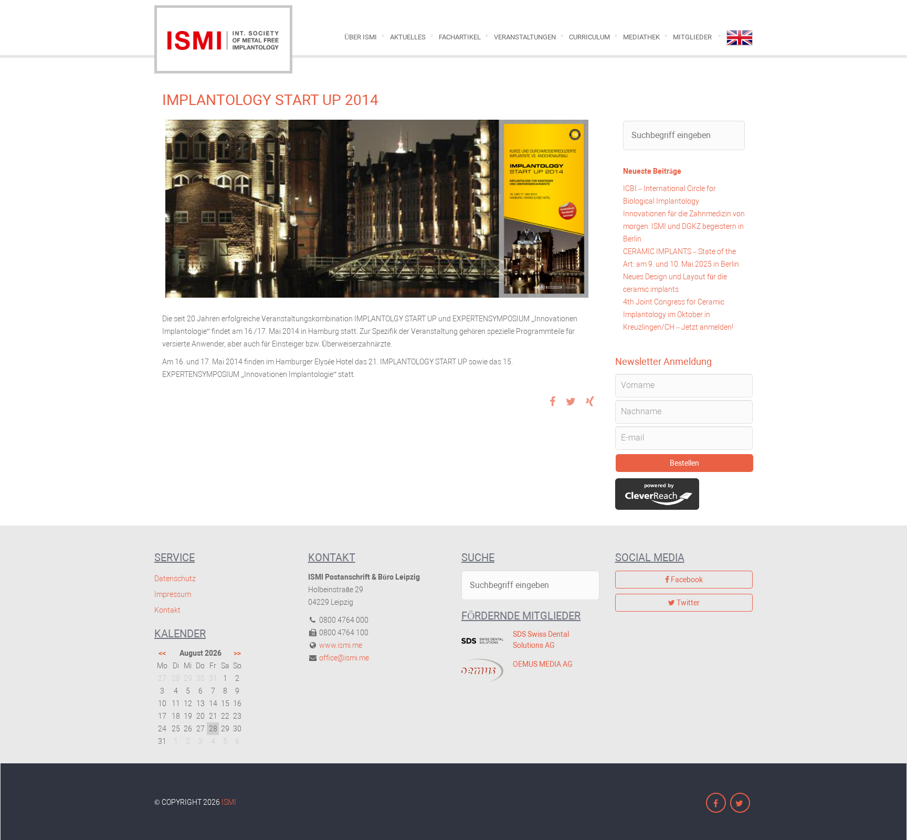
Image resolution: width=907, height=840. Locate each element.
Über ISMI (360, 37)
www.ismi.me (340, 645)
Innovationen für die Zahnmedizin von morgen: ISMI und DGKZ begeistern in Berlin (684, 226)
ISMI (229, 802)
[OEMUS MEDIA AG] (479, 670)
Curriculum (589, 37)
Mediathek (641, 37)
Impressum (172, 594)
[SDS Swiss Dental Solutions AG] (479, 640)
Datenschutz (175, 578)
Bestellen (684, 463)
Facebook (686, 579)
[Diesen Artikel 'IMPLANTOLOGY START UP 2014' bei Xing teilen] (590, 403)
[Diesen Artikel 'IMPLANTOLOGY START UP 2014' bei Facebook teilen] (552, 403)
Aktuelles (408, 37)
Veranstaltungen (525, 37)
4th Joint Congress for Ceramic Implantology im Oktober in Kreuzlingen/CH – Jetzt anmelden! (678, 314)
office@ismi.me (344, 658)
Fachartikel (460, 37)
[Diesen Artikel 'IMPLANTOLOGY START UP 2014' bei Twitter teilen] (571, 403)
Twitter (687, 602)
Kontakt (167, 610)
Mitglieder (692, 37)
